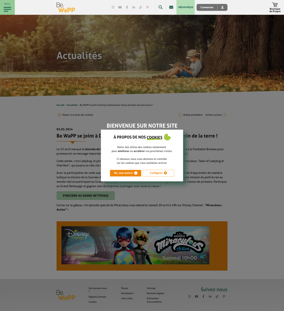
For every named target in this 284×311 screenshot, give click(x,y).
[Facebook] (127, 7)
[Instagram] (113, 7)
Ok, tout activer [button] (123, 172)
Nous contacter (171, 7)
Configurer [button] (156, 172)
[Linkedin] (134, 7)
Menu (7, 3)
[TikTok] (141, 7)
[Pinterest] (148, 7)
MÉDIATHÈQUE (185, 7)
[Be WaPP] (66, 7)
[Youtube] (120, 7)
